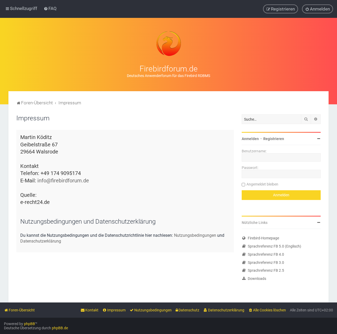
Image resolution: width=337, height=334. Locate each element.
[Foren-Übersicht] (168, 43)
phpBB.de (60, 328)
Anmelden (250, 139)
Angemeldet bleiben (262, 184)
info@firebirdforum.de (63, 181)
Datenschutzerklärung (40, 241)
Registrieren (273, 139)
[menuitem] (50, 8)
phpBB (29, 324)
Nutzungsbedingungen (195, 235)
